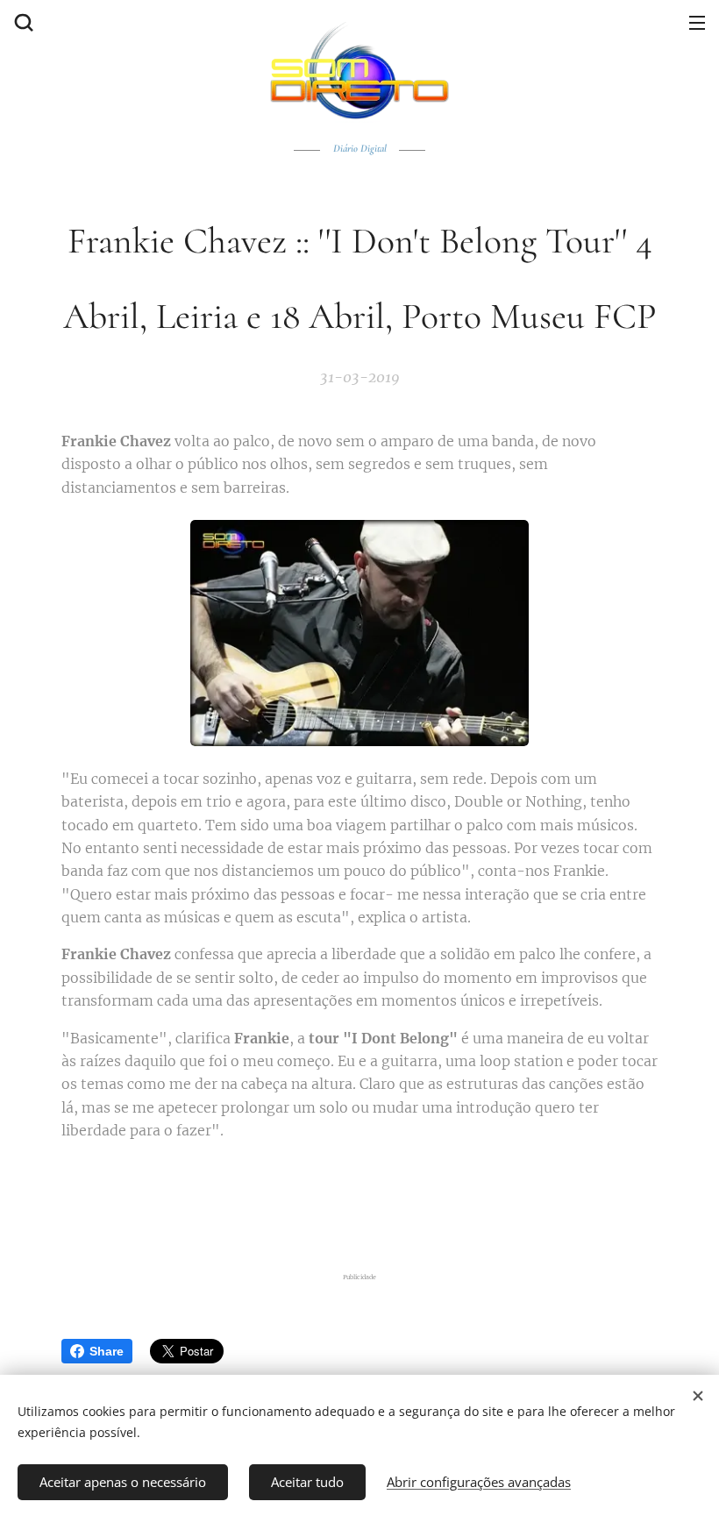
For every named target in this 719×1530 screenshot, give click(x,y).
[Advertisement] (359, 1203)
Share (106, 1351)
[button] (21, 22)
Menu (697, 21)
